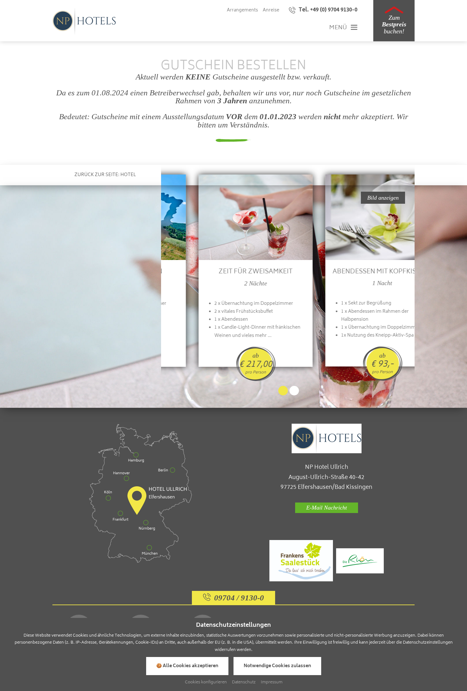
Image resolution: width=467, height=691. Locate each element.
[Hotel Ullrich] (84, 21)
